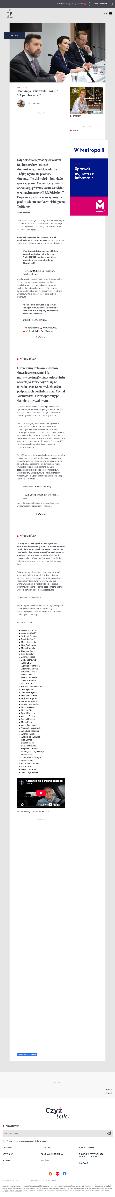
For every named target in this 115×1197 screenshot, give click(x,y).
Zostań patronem (101, 4)
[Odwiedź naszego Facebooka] (64, 1174)
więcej (109, 1090)
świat (76, 130)
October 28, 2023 (31, 274)
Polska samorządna (52, 1154)
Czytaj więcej (41, 1141)
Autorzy (7, 1160)
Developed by (36, 1180)
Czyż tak (45, 1148)
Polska (77, 116)
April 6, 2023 (47, 331)
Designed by (7, 1180)
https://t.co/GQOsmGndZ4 (35, 319)
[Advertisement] (41, 135)
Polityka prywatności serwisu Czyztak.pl (91, 1155)
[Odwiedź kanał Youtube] (57, 1174)
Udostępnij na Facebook (27, 1054)
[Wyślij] (109, 1133)
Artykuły (14, 35)
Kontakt (83, 1163)
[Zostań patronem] (50, 1174)
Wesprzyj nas (86, 1148)
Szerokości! (9, 1148)
